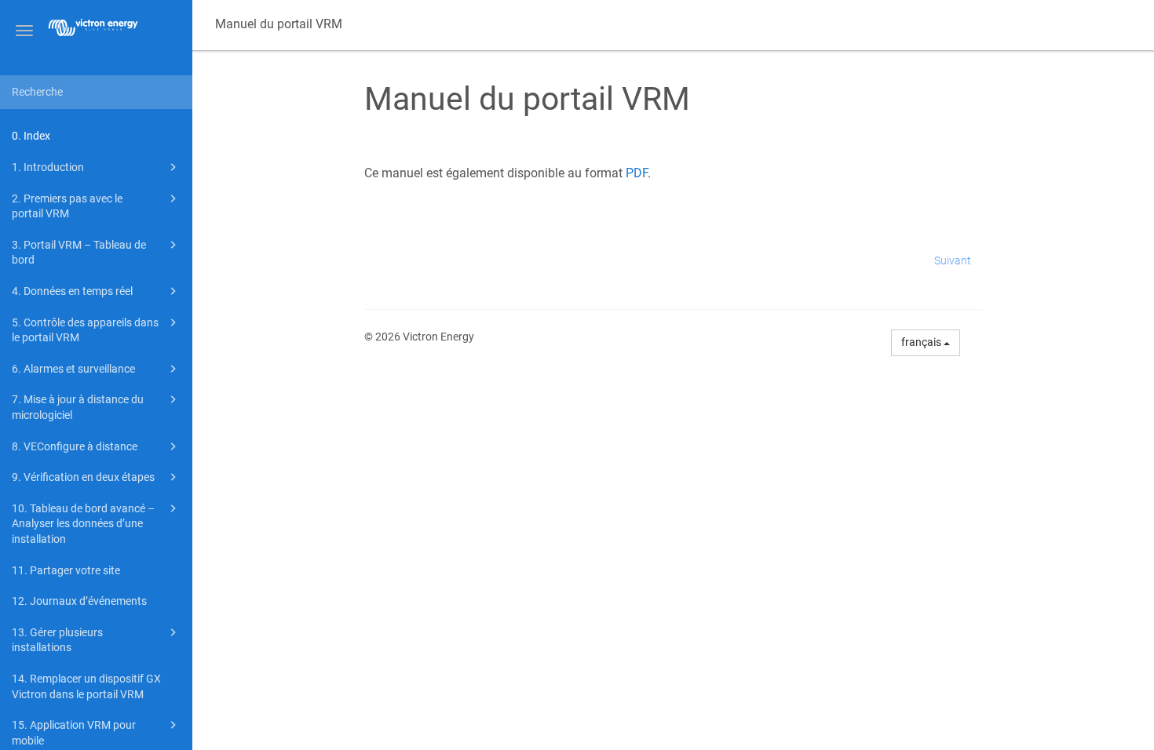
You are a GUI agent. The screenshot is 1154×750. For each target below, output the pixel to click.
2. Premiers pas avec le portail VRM (67, 206)
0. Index (31, 135)
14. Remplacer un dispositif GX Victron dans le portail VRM (86, 686)
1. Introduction (48, 167)
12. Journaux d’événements (79, 601)
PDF (637, 173)
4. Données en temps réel (72, 291)
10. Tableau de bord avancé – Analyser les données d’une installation (83, 523)
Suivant (952, 260)
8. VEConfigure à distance (74, 446)
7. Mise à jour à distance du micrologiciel (78, 407)
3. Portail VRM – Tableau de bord (79, 252)
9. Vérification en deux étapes (83, 477)
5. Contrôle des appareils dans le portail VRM (85, 330)
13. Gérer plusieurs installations (57, 640)
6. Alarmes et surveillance (73, 368)
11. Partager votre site (66, 570)
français (922, 342)
